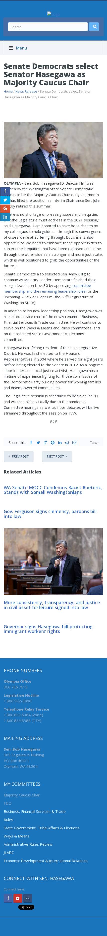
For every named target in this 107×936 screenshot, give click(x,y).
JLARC (9, 852)
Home (8, 91)
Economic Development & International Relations (46, 860)
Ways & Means (16, 835)
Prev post (20, 456)
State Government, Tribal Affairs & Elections (41, 827)
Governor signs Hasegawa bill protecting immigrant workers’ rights (48, 629)
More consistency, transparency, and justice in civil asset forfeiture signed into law (52, 604)
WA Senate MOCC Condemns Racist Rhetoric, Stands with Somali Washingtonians (53, 489)
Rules (8, 819)
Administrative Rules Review (28, 844)
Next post (55, 456)
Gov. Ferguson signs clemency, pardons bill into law (50, 513)
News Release (26, 91)
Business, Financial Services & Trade (35, 811)
